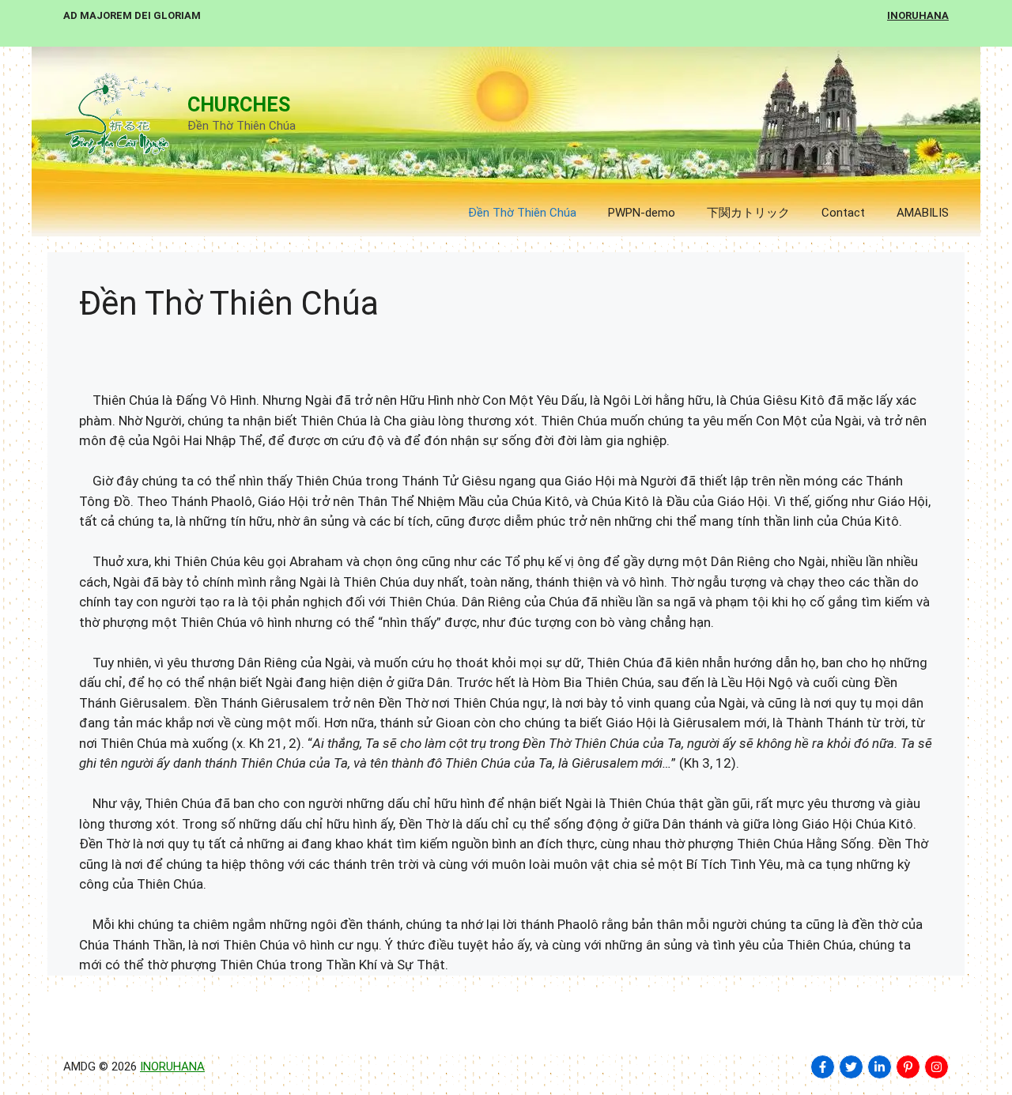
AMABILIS (923, 213)
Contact (843, 213)
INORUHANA (172, 1066)
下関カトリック (748, 213)
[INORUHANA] (822, 1067)
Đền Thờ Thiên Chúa (522, 213)
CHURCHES (238, 104)
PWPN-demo (641, 213)
